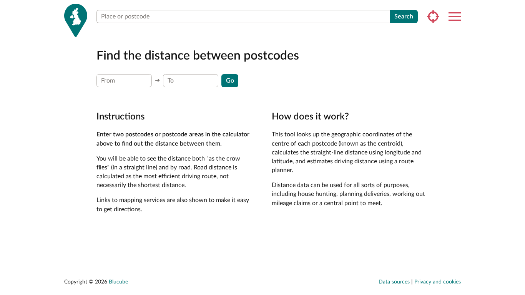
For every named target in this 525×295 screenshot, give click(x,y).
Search (403, 16)
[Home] (75, 20)
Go (230, 81)
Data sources (394, 282)
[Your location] (433, 16)
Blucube (118, 282)
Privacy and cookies (437, 282)
